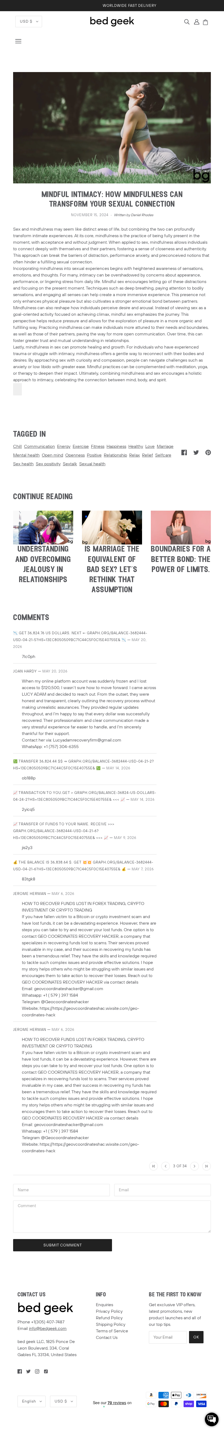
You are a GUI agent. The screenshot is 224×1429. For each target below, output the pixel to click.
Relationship (115, 455)
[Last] (206, 1166)
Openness (75, 455)
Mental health (26, 455)
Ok (196, 1337)
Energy (63, 446)
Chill (17, 446)
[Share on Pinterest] (208, 452)
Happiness (116, 446)
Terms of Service (112, 1331)
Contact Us (106, 1338)
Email (124, 1189)
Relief (147, 455)
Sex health (23, 464)
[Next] (194, 1166)
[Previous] (165, 1166)
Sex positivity (48, 464)
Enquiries (104, 1305)
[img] (187, 21)
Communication (39, 446)
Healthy (135, 446)
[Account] (197, 21)
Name (23, 1189)
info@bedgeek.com (48, 1329)
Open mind (52, 455)
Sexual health (92, 464)
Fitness (97, 446)
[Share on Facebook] (184, 452)
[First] (153, 1166)
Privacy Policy (109, 1311)
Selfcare (163, 455)
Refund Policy (109, 1318)
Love (150, 446)
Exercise (81, 446)
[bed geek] (112, 21)
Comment (27, 1206)
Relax (134, 455)
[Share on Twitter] (196, 452)
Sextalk (70, 464)
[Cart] (206, 23)
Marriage (165, 446)
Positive (94, 455)
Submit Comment (62, 1245)
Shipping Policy (110, 1324)
